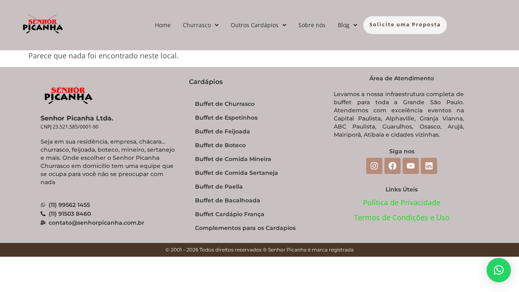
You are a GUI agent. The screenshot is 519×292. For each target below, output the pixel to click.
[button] (201, 25)
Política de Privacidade (401, 202)
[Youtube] (411, 166)
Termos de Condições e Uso (402, 217)
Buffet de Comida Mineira (233, 159)
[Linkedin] (429, 166)
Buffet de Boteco (220, 145)
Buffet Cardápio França (229, 214)
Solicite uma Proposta (405, 25)
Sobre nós (312, 25)
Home (163, 25)
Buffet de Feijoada (222, 131)
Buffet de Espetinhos (226, 117)
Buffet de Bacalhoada (227, 200)
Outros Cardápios (255, 25)
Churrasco (197, 25)
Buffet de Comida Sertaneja (236, 172)
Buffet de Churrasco (225, 103)
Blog (344, 25)
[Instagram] (374, 166)
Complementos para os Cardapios (245, 228)
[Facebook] (392, 166)
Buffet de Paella (219, 186)
